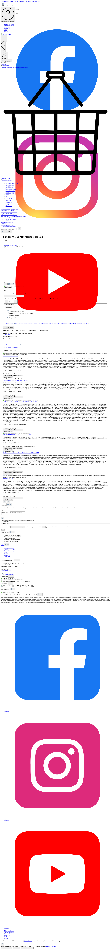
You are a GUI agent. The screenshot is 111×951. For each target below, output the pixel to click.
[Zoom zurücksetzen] (9, 284)
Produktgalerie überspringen (10, 347)
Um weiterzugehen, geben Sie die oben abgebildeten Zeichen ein (18, 520)
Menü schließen (7, 61)
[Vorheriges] (4, 502)
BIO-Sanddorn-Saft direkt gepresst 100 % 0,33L (15, 380)
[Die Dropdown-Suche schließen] (19, 228)
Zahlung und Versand (9, 549)
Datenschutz (7, 27)
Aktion (3, 510)
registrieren (6, 65)
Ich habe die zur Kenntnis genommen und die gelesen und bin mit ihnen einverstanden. (36, 527)
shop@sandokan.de (6, 570)
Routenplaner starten (8, 574)
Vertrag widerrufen (9, 548)
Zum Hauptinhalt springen (7, 1)
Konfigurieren (16, 948)
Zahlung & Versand (9, 24)
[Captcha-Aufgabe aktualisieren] (2, 518)
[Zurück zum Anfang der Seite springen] (2, 944)
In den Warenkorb (9, 304)
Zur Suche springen (19, 1)
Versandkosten (28, 941)
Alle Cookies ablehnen (6, 948)
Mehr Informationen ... (51, 946)
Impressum (7, 28)
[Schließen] (4, 282)
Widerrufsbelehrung (9, 25)
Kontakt (6, 31)
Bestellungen (24, 67)
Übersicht (3, 67)
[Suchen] (16, 229)
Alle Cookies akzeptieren (27, 948)
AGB (5, 30)
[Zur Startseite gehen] (6, 34)
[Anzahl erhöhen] (16, 301)
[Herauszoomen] (5, 284)
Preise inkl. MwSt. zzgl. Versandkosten (14, 296)
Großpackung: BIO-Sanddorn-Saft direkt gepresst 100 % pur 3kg (20, 401)
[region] (55, 425)
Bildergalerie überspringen (10, 245)
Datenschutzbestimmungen (17, 527)
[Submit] (1, 514)
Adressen (18, 67)
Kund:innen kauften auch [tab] (13, 344)
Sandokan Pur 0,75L (8, 478)
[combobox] (8, 229)
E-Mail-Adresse (5, 512)
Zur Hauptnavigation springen (32, 1)
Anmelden (3, 64)
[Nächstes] (8, 502)
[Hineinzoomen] (12, 284)
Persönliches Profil (11, 67)
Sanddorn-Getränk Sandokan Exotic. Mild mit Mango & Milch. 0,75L (21, 453)
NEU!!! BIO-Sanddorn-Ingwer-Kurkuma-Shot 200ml (17, 434)
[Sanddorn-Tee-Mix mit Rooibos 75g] (14, 247)
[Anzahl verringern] (6, 301)
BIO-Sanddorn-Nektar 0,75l (10, 356)
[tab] (47, 323)
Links (2, 545)
